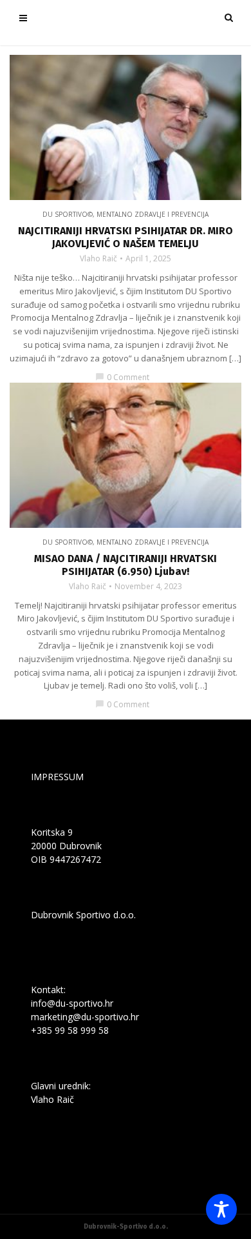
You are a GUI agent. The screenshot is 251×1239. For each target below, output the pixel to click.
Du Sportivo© (67, 214)
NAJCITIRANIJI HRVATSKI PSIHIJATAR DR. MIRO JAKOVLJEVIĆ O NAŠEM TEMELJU (125, 237)
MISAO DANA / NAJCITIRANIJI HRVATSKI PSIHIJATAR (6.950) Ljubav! (125, 565)
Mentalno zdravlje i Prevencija (153, 214)
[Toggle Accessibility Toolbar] (221, 1209)
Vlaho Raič (98, 259)
